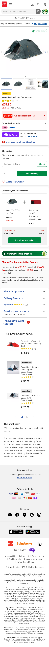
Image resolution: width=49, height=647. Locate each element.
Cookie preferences (33, 559)
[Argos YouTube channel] (10, 515)
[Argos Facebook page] (17, 515)
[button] (39, 31)
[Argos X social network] (24, 515)
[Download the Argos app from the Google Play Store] (33, 533)
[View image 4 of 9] (42, 84)
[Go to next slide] (45, 52)
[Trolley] (45, 4)
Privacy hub (24, 556)
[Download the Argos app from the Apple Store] (16, 533)
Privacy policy (38, 556)
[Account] (33, 4)
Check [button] (42, 164)
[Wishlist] (39, 4)
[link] (24, 141)
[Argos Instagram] (39, 515)
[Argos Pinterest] (32, 515)
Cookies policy (15, 559)
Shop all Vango (40, 23)
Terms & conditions (25, 562)
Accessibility (10, 556)
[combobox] (18, 11)
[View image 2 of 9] (18, 84)
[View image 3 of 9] (30, 84)
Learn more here (24, 477)
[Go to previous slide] (3, 52)
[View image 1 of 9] (6, 84)
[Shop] (10, 4)
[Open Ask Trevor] (45, 11)
